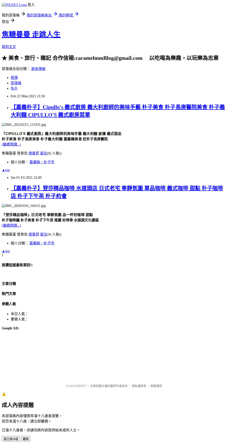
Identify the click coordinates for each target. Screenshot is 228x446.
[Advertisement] (24, 357)
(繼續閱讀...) (11, 144)
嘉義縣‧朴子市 (41, 162)
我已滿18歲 (11, 439)
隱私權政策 (139, 386)
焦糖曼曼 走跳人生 (31, 34)
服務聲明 (156, 386)
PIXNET (81, 386)
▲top (6, 170)
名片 (14, 88)
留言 (43, 153)
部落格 (16, 83)
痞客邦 (33, 153)
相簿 (14, 78)
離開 (25, 439)
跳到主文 (9, 47)
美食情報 (38, 69)
